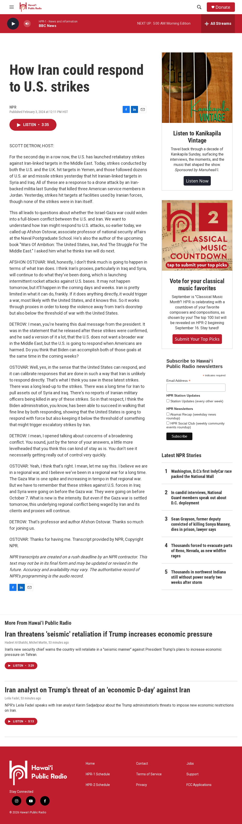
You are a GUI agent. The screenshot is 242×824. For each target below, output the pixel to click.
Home (90, 763)
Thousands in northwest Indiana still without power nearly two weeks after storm (198, 577)
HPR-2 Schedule (98, 785)
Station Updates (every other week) (196, 401)
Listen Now (197, 181)
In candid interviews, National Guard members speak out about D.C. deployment (198, 497)
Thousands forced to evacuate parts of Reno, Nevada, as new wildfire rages (201, 550)
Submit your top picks (197, 339)
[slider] (34, 23)
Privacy (141, 785)
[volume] (27, 23)
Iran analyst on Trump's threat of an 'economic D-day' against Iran (97, 690)
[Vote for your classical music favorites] (197, 235)
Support (192, 774)
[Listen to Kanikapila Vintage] (197, 87)
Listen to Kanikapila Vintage (197, 137)
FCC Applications (199, 785)
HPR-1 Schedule (98, 774)
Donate (223, 7)
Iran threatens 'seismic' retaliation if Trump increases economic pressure (108, 634)
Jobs (190, 763)
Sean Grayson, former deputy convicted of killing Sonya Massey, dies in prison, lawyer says (200, 524)
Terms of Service (149, 774)
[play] (13, 23)
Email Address (178, 380)
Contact (142, 763)
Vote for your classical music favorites (197, 285)
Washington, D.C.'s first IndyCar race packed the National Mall (201, 474)
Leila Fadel (12, 698)
